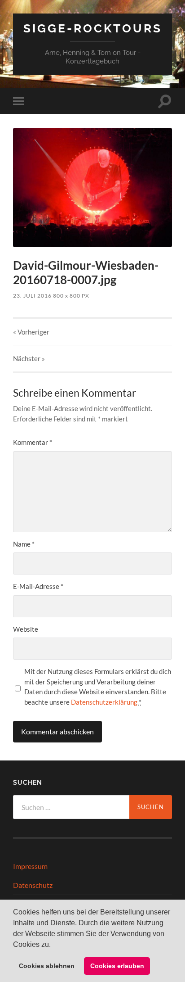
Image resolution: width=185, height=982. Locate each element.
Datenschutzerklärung (104, 702)
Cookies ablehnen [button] (47, 965)
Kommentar (32, 442)
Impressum (30, 866)
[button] (54, 945)
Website (25, 629)
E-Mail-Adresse (38, 586)
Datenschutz (33, 885)
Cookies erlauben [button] (117, 965)
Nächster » (29, 358)
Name (24, 544)
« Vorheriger (31, 332)
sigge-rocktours (92, 28)
